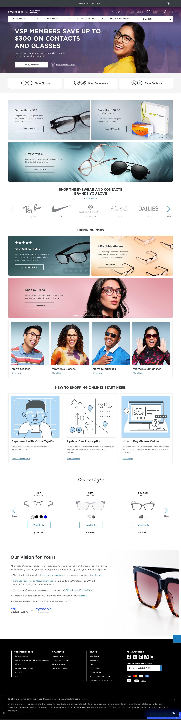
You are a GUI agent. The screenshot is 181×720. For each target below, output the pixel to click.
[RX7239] (142, 513)
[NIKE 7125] (90, 513)
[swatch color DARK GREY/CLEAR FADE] (93, 516)
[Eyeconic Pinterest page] (146, 658)
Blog (16, 676)
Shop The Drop (39, 169)
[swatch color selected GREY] (141, 516)
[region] (90, 210)
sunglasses (57, 575)
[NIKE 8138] (38, 513)
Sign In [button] (119, 12)
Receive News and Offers (139, 664)
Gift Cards (18, 672)
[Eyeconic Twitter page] (135, 658)
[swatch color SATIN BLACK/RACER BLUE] (41, 516)
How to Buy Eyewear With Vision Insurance (31, 660)
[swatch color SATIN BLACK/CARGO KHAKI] (36, 516)
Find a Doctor (95, 668)
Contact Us (94, 660)
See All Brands (90, 199)
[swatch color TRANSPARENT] (145, 516)
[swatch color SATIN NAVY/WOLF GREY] (45, 516)
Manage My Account (60, 656)
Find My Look (40, 305)
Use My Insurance (31, 65)
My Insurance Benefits (60, 660)
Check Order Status (60, 668)
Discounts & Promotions (23, 668)
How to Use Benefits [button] (65, 65)
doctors (83, 595)
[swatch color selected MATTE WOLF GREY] (89, 516)
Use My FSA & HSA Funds (100, 676)
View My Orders (58, 664)
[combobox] (152, 18)
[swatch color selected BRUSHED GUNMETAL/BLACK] (32, 516)
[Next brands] (168, 211)
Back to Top (177, 639)
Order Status (137, 12)
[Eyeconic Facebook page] (129, 658)
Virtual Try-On (39, 525)
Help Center (94, 656)
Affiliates (17, 664)
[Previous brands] (12, 211)
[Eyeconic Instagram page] (140, 658)
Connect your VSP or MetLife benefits (33, 581)
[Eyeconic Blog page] (152, 659)
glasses (42, 575)
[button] (153, 11)
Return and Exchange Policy (101, 680)
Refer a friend (84, 3)
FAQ (91, 664)
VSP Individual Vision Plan (78, 590)
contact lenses (93, 575)
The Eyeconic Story (22, 656)
